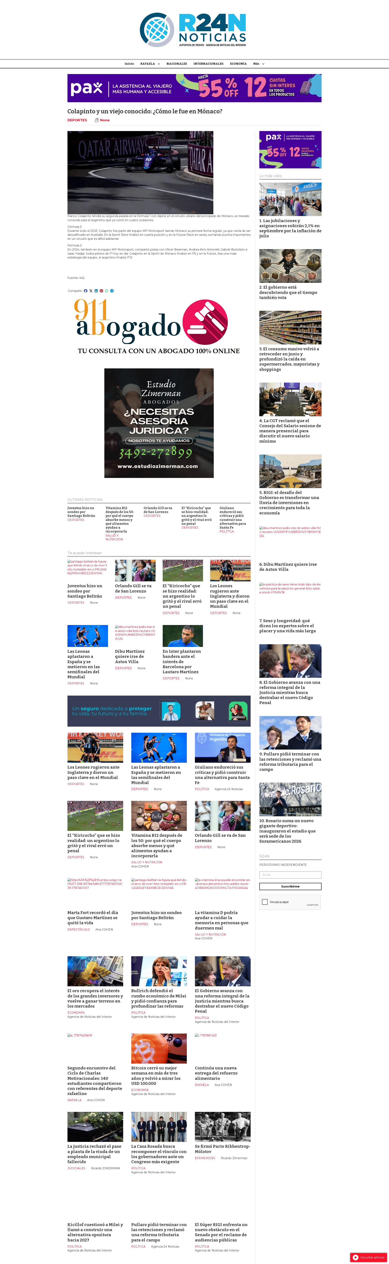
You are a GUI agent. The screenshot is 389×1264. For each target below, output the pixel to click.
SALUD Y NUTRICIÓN (114, 537)
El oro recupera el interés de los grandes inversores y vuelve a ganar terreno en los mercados (95, 998)
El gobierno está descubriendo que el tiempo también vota (288, 292)
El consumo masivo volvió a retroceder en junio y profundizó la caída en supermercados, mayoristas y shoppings (289, 359)
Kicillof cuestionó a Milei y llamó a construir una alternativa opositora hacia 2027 (95, 1232)
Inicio (129, 64)
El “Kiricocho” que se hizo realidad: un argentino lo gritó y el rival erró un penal (197, 516)
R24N (264, 856)
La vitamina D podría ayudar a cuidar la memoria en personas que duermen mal (221, 920)
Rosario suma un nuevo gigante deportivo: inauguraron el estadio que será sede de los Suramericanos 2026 (287, 831)
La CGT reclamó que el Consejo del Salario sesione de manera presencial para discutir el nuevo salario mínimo (290, 431)
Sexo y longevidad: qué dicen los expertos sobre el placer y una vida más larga (287, 625)
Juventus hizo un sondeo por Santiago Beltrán (81, 512)
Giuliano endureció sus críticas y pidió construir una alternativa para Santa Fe (233, 517)
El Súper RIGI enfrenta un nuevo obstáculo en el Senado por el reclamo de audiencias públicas (221, 1232)
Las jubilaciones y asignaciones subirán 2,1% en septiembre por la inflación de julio (290, 228)
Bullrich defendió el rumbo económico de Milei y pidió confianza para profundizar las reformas (158, 998)
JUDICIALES (76, 1168)
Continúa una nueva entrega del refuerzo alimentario (216, 1073)
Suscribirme (290, 886)
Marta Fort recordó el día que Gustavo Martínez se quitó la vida (92, 917)
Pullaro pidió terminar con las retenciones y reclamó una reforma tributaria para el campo (159, 1232)
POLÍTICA (227, 531)
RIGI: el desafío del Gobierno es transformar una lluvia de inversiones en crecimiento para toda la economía (289, 502)
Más (256, 64)
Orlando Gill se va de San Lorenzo (158, 510)
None (105, 120)
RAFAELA (147, 64)
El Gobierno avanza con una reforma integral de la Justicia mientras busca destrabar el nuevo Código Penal (222, 1001)
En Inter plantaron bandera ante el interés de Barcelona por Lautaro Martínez (182, 661)
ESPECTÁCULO (78, 929)
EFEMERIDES (205, 1158)
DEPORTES (77, 120)
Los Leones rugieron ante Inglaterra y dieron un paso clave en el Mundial (230, 596)
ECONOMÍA (238, 64)
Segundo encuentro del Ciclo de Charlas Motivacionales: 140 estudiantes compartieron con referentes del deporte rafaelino (94, 1081)
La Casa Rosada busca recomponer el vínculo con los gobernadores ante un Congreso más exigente (159, 1154)
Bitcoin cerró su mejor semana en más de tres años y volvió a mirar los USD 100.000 (156, 1076)
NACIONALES (177, 64)
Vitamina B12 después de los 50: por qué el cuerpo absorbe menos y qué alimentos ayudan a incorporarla (120, 520)
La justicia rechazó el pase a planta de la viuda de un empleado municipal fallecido (94, 1154)
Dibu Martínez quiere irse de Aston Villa (130, 656)
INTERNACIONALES (208, 64)
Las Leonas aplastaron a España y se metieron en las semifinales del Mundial (83, 664)
